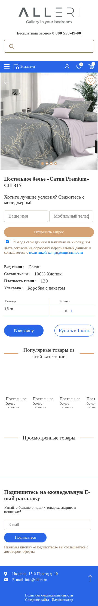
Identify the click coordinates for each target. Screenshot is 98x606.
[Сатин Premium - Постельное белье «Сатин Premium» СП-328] (43, 382)
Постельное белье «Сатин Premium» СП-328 (43, 402)
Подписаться (25, 537)
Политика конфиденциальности (49, 595)
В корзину (24, 330)
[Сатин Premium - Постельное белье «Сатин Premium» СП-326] (70, 382)
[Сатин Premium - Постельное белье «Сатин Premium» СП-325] (16, 382)
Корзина (91, 66)
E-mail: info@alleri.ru (29, 580)
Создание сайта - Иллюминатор (49, 600)
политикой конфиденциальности (56, 252)
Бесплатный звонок (49, 33)
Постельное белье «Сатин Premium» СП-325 (16, 402)
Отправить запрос (49, 232)
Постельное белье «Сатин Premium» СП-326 (70, 402)
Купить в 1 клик (74, 330)
